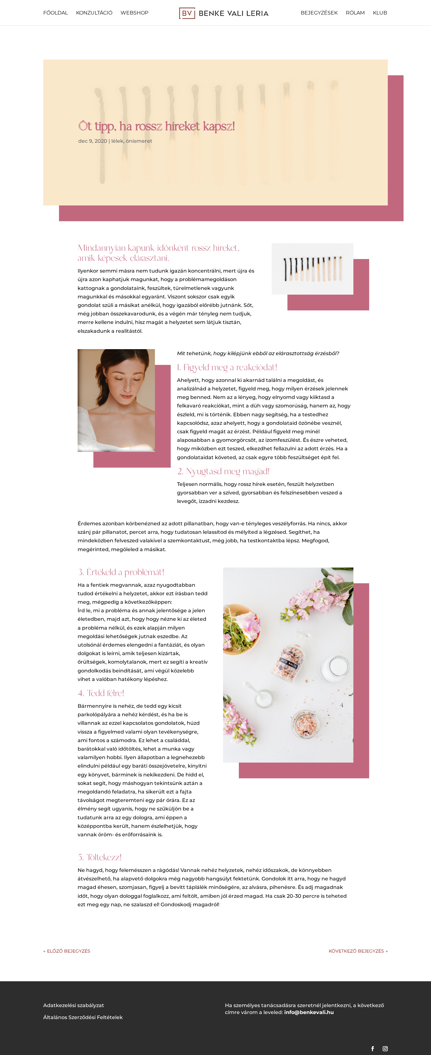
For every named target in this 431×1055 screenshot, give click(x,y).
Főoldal (55, 13)
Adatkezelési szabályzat (73, 1005)
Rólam (355, 13)
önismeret (139, 141)
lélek (117, 141)
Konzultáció (94, 13)
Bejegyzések (319, 13)
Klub (380, 13)
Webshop (134, 13)
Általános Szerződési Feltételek (83, 1017)
